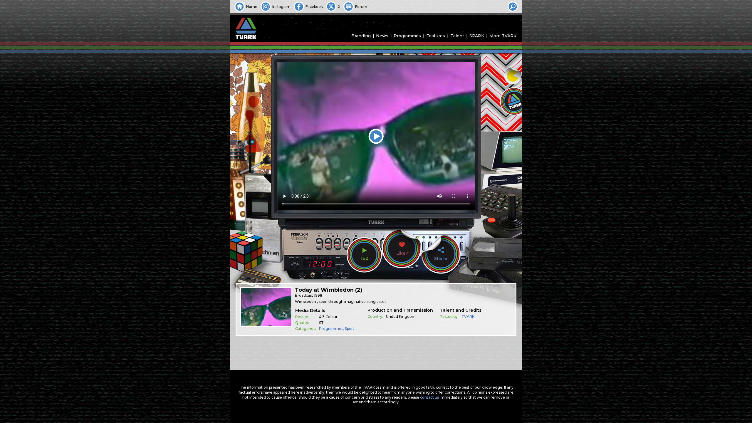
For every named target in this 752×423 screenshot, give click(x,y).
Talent (457, 35)
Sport (349, 328)
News (382, 35)
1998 (318, 295)
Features (435, 35)
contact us (429, 397)
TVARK (467, 316)
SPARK (476, 35)
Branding (361, 35)
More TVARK (502, 35)
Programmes (407, 35)
